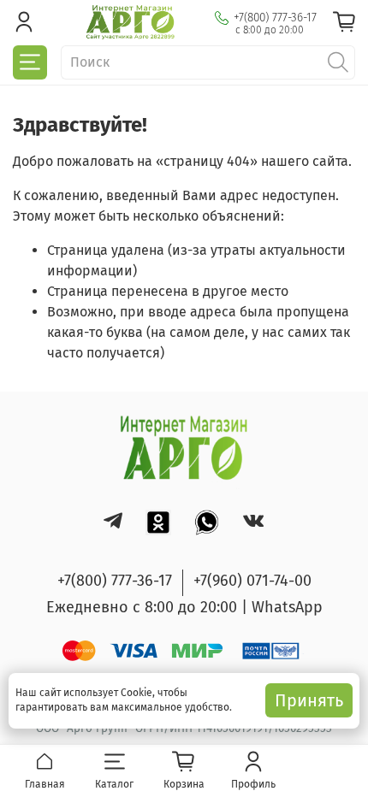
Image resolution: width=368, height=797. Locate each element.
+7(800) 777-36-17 (275, 17)
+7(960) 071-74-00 (252, 580)
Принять (309, 700)
